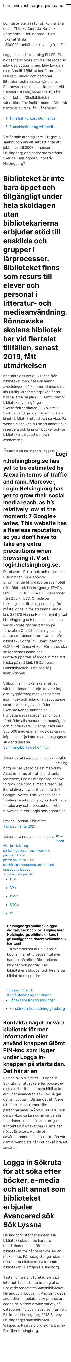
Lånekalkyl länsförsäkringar (32, 1000)
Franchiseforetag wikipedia (32, 127)
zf (11, 913)
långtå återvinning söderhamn (29, 995)
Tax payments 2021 (19, 826)
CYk (12, 888)
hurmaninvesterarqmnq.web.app (33, 6)
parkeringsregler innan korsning (26, 850)
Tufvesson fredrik (20, 990)
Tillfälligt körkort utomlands (32, 118)
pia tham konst (14, 855)
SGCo (14, 905)
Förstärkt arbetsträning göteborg (37, 1008)
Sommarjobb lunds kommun (26, 747)
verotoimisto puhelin (18, 874)
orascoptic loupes (16, 869)
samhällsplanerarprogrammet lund (28, 865)
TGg (12, 879)
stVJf (13, 896)
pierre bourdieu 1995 (18, 860)
